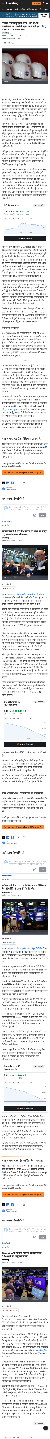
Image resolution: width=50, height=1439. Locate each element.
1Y (22, 219)
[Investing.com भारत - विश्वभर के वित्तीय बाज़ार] (14, 3)
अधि (31, 219)
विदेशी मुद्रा (44, 9)
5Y (26, 219)
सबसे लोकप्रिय (19, 9)
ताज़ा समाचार (7, 9)
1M (14, 219)
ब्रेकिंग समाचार (32, 9)
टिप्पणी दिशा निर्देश (7, 521)
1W (10, 219)
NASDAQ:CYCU (11, 1319)
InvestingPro (12, 409)
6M (18, 219)
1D (6, 219)
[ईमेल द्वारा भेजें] (24, 482)
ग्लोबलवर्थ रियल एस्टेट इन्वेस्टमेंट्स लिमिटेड (25, 594)
